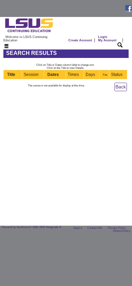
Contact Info (94, 227)
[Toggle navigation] (2, 46)
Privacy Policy (117, 227)
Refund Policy (121, 230)
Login (107, 38)
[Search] (120, 44)
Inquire (77, 227)
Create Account (80, 40)
